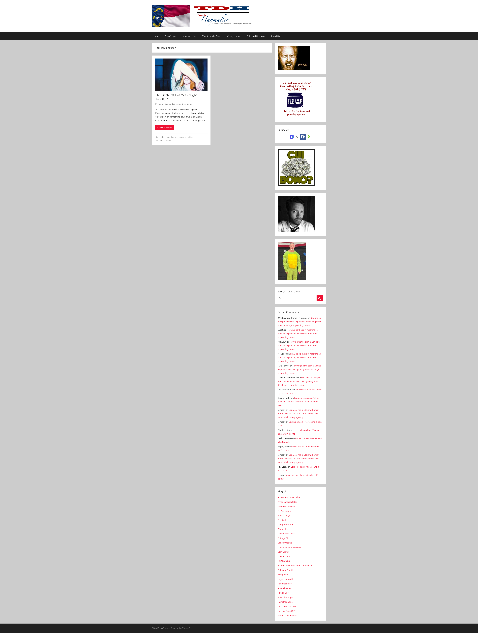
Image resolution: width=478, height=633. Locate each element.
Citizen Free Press (286, 533)
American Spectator (287, 502)
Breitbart (282, 520)
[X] (296, 136)
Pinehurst (182, 137)
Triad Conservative (287, 606)
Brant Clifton (187, 104)
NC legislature (233, 36)
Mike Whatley (189, 36)
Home (155, 36)
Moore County (171, 137)
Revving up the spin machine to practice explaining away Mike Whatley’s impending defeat (299, 322)
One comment (165, 140)
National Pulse (285, 583)
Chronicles (283, 529)
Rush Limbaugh (285, 597)
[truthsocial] (291, 136)
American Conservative (289, 497)
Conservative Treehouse (289, 547)
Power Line (283, 593)
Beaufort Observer (287, 506)
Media (161, 137)
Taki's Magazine (285, 602)
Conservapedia (285, 543)
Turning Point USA (286, 611)
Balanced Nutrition (256, 36)
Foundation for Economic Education (295, 565)
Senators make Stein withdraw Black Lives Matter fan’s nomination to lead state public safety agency (298, 414)
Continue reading (164, 128)
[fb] (303, 137)
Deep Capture (284, 556)
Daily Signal (283, 552)
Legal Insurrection (286, 579)
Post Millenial (284, 588)
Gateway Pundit (285, 570)
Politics (190, 137)
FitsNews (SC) (284, 561)
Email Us (275, 36)
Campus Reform (286, 524)
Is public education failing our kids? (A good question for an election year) (298, 402)
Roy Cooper (170, 36)
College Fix (283, 538)
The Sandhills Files (211, 36)
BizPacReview (284, 511)
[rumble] (308, 136)
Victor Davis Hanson (287, 615)
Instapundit (283, 574)
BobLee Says (284, 515)
